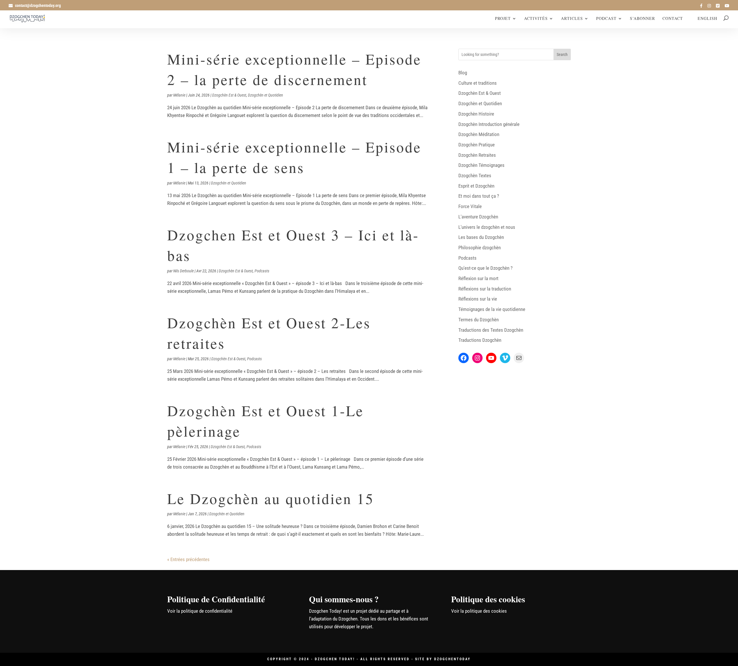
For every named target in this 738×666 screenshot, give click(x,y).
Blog (462, 73)
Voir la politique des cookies (479, 611)
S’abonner (642, 18)
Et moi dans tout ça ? (478, 196)
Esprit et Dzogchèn (476, 186)
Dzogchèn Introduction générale (488, 124)
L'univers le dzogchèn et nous (486, 227)
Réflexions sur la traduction (484, 289)
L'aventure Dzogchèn (478, 217)
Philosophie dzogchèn (479, 247)
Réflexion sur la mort (478, 278)
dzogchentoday (452, 659)
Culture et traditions (477, 83)
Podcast (606, 18)
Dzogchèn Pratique (476, 145)
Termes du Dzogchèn (478, 319)
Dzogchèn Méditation (478, 134)
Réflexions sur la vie (477, 299)
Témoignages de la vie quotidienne (491, 309)
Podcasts (262, 271)
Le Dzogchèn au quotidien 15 (270, 498)
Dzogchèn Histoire (476, 114)
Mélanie (179, 95)
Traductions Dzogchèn (479, 340)
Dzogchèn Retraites (477, 155)
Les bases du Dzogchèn (481, 237)
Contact (672, 18)
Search (562, 54)
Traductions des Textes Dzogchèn (490, 330)
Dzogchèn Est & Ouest (229, 95)
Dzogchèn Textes (474, 175)
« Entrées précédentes (188, 559)
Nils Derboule (183, 271)
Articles (572, 18)
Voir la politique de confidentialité (199, 611)
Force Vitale (470, 206)
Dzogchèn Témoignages (481, 165)
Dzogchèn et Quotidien (265, 95)
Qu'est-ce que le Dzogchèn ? (485, 268)
